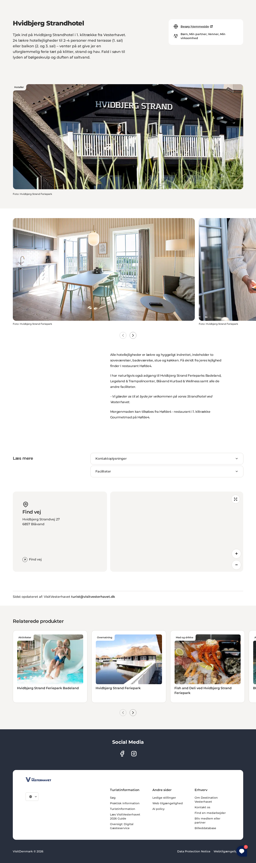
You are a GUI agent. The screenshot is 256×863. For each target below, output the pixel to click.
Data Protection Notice (193, 851)
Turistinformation (122, 809)
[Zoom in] (236, 553)
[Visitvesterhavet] (38, 779)
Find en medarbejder (210, 813)
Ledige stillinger (164, 797)
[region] (176, 532)
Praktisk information (125, 803)
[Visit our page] (122, 753)
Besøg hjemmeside (195, 26)
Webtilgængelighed (228, 851)
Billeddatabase (205, 828)
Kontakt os (202, 807)
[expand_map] (235, 499)
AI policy (158, 809)
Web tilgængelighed (167, 803)
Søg (113, 797)
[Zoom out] (236, 565)
